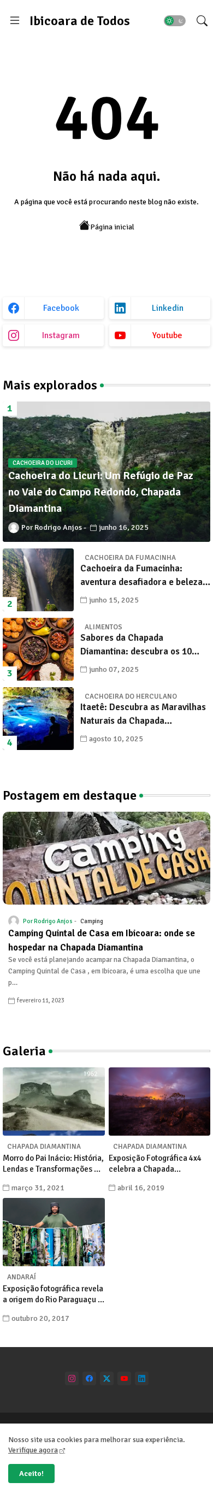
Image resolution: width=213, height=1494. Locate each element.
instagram (61, 335)
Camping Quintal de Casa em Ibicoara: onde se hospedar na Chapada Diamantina (101, 940)
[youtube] (124, 1378)
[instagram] (72, 1378)
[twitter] (107, 1378)
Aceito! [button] (31, 1473)
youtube (167, 335)
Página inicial (112, 227)
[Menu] (14, 21)
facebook (61, 308)
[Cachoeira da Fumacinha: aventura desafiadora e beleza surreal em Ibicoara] (38, 579)
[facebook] (89, 1378)
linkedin (168, 308)
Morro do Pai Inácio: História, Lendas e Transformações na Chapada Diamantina (53, 1163)
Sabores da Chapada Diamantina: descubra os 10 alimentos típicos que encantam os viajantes (144, 645)
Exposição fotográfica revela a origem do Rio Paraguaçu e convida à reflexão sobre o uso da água (53, 1294)
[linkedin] (142, 1378)
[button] (175, 20)
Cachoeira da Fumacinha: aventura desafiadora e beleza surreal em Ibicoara (141, 576)
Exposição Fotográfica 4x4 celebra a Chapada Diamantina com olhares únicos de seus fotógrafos (155, 1163)
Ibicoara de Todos (79, 21)
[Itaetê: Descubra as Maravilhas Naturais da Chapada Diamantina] (38, 718)
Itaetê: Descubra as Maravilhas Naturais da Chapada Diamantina (143, 714)
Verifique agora (33, 1450)
